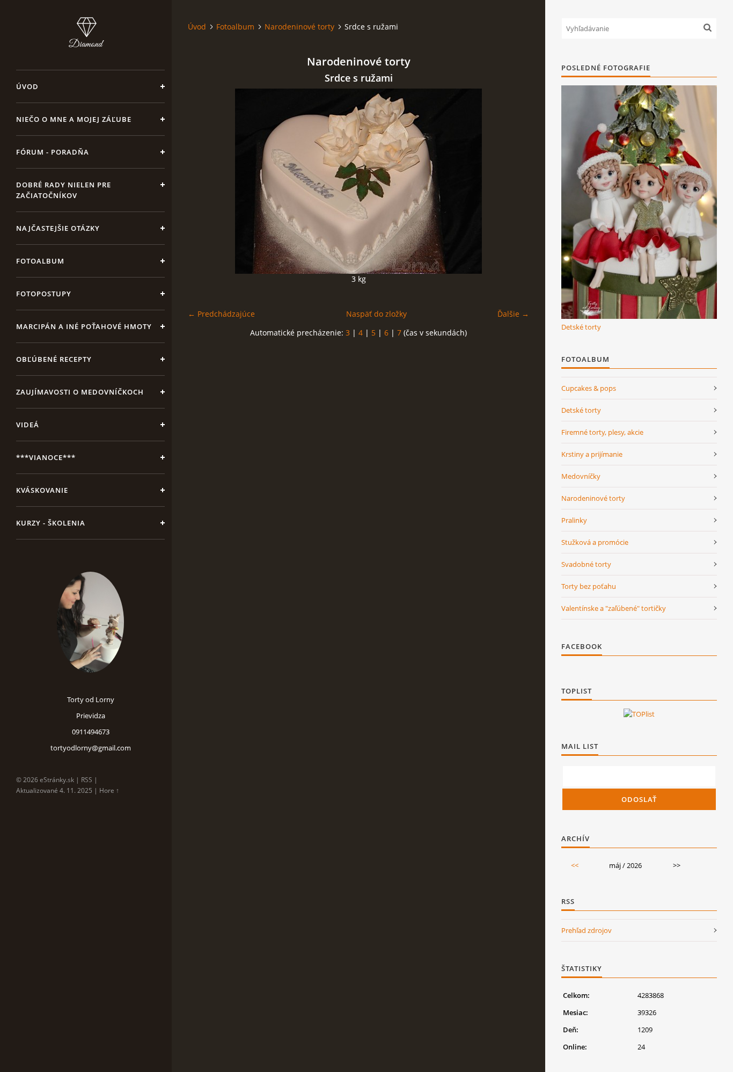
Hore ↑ (109, 790)
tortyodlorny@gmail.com (90, 748)
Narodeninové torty (299, 26)
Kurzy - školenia (50, 523)
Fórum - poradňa (52, 152)
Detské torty (581, 327)
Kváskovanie (42, 490)
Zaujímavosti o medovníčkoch (80, 392)
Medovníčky (580, 476)
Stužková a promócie (594, 542)
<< (574, 865)
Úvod (27, 86)
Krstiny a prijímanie (591, 454)
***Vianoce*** (46, 457)
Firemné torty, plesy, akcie (602, 432)
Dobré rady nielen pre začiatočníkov (63, 190)
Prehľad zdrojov (586, 930)
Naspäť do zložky (376, 314)
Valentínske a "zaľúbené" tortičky (613, 608)
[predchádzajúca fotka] (205, 181)
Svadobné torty (586, 564)
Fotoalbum (40, 261)
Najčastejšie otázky (58, 228)
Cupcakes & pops (588, 388)
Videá (27, 424)
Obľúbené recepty (54, 359)
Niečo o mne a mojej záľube (73, 119)
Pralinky (574, 520)
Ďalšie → (513, 314)
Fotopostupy (43, 293)
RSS (86, 779)
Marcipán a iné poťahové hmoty (84, 326)
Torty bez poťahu (588, 586)
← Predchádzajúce (221, 314)
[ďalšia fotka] (512, 181)
